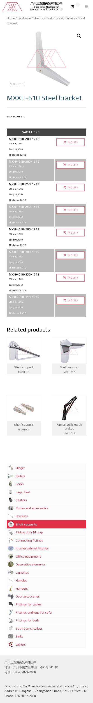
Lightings (22, 572)
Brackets (22, 516)
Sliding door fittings (30, 532)
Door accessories (28, 596)
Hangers (22, 588)
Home (11, 18)
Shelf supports (43, 18)
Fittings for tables (29, 604)
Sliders (20, 476)
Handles (21, 580)
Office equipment (28, 556)
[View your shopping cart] (75, 7)
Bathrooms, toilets (29, 628)
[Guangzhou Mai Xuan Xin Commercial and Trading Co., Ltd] (12, 7)
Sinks (19, 636)
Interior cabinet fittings (32, 548)
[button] (79, 36)
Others (21, 644)
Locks (20, 484)
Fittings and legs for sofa (34, 612)
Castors (21, 500)
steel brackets (65, 18)
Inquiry (72, 142)
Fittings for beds (28, 620)
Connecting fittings (29, 540)
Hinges (21, 468)
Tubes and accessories (32, 508)
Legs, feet (23, 492)
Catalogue (24, 18)
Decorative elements (31, 564)
